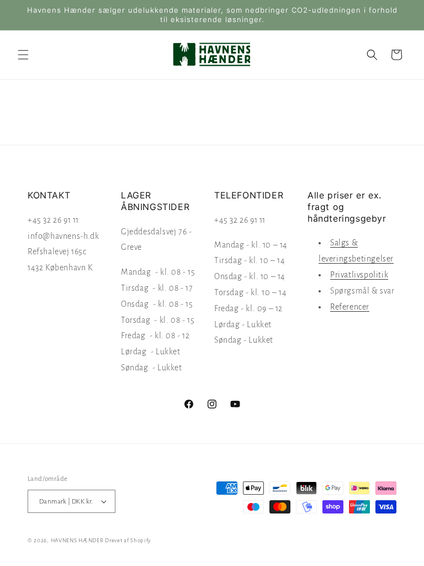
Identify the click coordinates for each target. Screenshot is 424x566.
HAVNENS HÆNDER (77, 540)
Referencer (349, 306)
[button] (23, 55)
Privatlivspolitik (359, 274)
